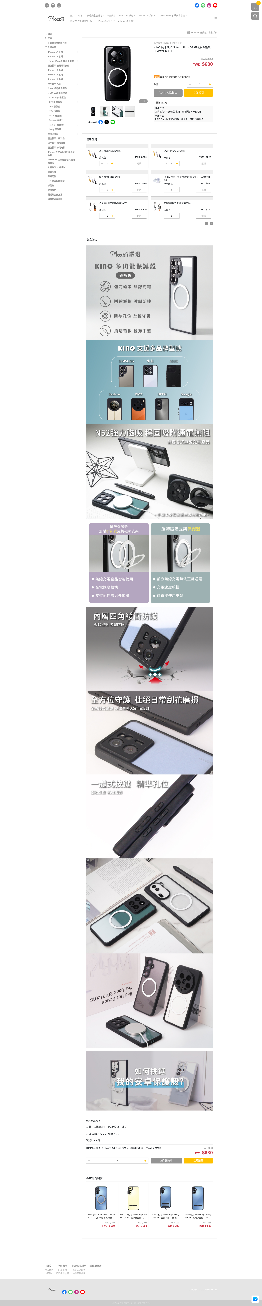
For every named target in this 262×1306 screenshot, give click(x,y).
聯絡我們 (49, 1270)
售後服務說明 (79, 1273)
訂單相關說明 (62, 1273)
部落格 (49, 1273)
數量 (156, 84)
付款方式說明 (79, 1266)
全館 (157, 76)
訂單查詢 (62, 1270)
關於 (48, 1266)
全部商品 (62, 1266)
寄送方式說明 (79, 1270)
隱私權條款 (95, 1266)
